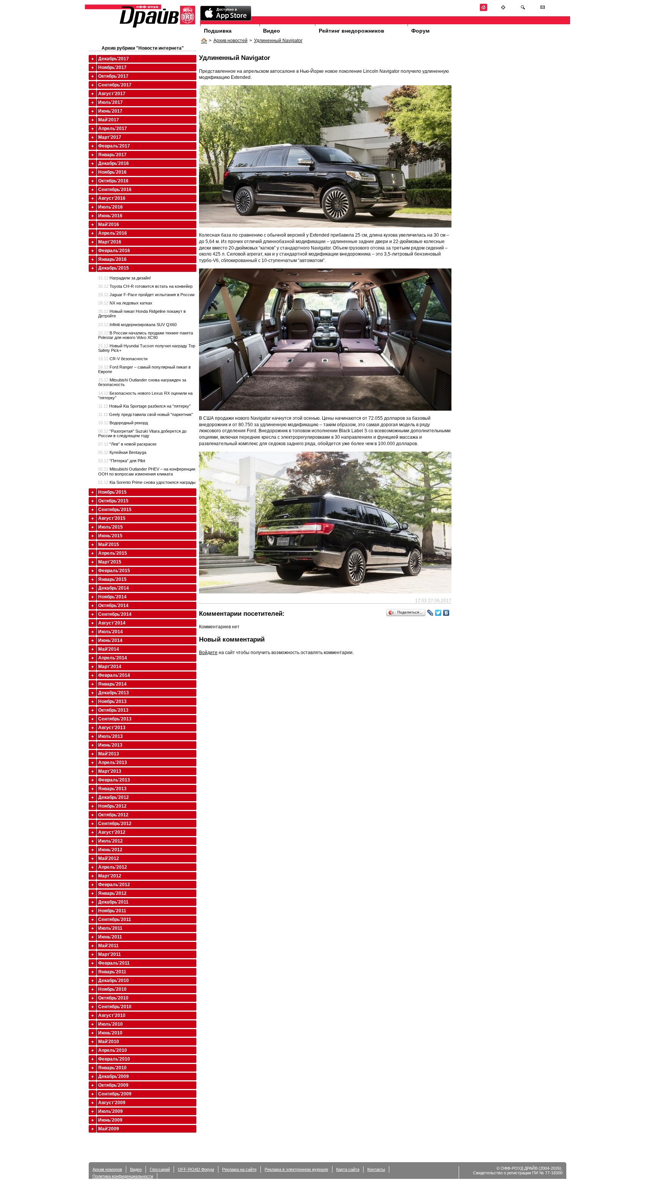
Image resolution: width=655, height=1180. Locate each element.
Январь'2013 (112, 788)
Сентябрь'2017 (115, 85)
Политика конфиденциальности (122, 1176)
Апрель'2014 (112, 658)
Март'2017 (109, 137)
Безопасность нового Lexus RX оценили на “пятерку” (145, 395)
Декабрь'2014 (113, 588)
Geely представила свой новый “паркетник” (145, 414)
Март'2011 (109, 954)
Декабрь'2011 (113, 902)
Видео (271, 31)
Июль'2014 (110, 631)
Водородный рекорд (123, 423)
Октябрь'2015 (113, 501)
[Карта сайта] (503, 10)
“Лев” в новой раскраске (127, 444)
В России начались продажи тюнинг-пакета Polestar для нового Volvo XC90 (145, 335)
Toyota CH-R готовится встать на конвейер (145, 286)
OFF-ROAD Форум (196, 1169)
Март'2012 (109, 876)
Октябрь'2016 (113, 181)
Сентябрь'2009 (115, 1094)
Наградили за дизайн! (124, 278)
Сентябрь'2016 (115, 189)
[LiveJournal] (430, 613)
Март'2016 (109, 242)
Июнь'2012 (110, 849)
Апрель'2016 (112, 233)
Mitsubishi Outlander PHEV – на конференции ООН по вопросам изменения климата (146, 471)
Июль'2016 (110, 207)
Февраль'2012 (114, 884)
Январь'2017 (112, 154)
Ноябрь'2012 (112, 806)
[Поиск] (523, 10)
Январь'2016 (112, 259)
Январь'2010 (112, 1067)
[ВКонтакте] (446, 613)
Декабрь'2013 (113, 692)
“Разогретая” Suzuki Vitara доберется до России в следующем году (142, 433)
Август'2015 (111, 518)
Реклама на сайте (239, 1169)
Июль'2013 (110, 736)
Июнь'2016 (110, 215)
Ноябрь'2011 (112, 910)
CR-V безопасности (122, 358)
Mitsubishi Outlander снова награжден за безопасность (142, 382)
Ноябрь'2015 (112, 492)
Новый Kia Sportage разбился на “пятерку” (144, 406)
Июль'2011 (110, 928)
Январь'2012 (112, 893)
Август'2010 (111, 1015)
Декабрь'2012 (113, 797)
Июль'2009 (110, 1111)
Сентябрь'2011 (114, 919)
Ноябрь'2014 (112, 596)
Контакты (376, 1169)
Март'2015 (109, 562)
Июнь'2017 (110, 111)
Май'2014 (108, 649)
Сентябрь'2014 (115, 614)
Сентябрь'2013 (115, 719)
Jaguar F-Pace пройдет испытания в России (146, 294)
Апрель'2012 (112, 867)
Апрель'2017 (112, 128)
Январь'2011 (112, 971)
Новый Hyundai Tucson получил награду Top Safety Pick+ (146, 348)
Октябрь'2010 (113, 998)
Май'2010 (108, 1041)
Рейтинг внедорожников (351, 31)
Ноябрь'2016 (112, 172)
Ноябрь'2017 (112, 67)
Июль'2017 (110, 102)
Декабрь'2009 (113, 1076)
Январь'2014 (112, 684)
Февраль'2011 (114, 963)
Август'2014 (111, 623)
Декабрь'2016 (113, 163)
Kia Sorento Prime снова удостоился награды (147, 482)
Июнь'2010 (110, 1033)
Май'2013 (108, 753)
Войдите (208, 652)
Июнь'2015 (110, 535)
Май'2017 (108, 119)
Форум (420, 31)
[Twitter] (438, 613)
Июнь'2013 (110, 745)
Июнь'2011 (110, 937)
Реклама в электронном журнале (296, 1169)
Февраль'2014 (114, 675)
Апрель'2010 (112, 1050)
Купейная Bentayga (122, 452)
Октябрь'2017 (113, 76)
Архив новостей (230, 40)
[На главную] (483, 10)
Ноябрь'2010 (112, 989)
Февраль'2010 (114, 1059)
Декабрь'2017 (113, 58)
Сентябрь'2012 (115, 823)
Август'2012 (111, 832)
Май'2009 (108, 1128)
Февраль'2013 (114, 780)
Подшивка (218, 31)
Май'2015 (108, 544)
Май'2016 (108, 224)
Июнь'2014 (110, 640)
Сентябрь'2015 (115, 509)
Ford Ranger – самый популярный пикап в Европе (144, 369)
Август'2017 (111, 93)
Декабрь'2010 (113, 980)
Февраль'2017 (114, 146)
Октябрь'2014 (113, 605)
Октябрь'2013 (113, 710)
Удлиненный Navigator (278, 40)
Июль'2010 (110, 1024)
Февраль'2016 (114, 250)
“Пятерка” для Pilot (121, 460)
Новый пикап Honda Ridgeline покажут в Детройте (142, 313)
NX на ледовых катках (125, 303)
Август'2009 (111, 1102)
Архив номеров (107, 1169)
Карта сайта (347, 1169)
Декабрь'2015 (113, 268)
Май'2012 (108, 858)
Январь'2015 (112, 579)
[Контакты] (542, 10)
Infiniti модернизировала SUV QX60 (137, 324)
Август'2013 (111, 727)
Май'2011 (108, 945)
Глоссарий (160, 1169)
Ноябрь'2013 (112, 701)
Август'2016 (111, 198)
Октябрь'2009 (113, 1085)
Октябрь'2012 (113, 815)
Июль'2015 (110, 527)
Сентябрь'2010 (115, 1006)
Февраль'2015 (114, 570)
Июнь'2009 (110, 1120)
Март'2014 (109, 666)
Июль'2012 (110, 841)
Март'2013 (109, 771)
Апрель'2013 (112, 762)
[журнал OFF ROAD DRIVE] (156, 27)
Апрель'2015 (112, 553)
